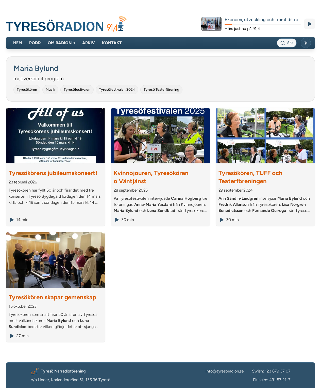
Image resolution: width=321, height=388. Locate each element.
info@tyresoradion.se (225, 371)
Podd (35, 42)
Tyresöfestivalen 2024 (117, 89)
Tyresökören (27, 89)
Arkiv (88, 42)
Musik (50, 89)
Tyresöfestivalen (77, 89)
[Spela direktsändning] (309, 24)
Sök (290, 43)
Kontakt (112, 42)
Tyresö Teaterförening (161, 89)
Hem (17, 42)
